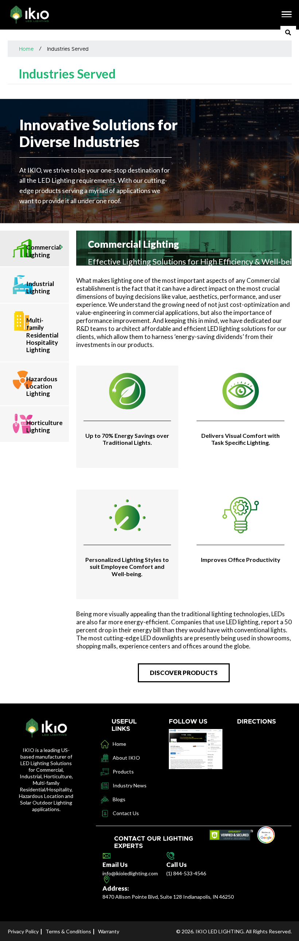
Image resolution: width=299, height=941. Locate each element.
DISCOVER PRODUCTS (184, 672)
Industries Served (68, 49)
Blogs (119, 799)
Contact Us (126, 813)
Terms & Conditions (68, 931)
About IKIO (126, 758)
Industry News (130, 785)
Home (26, 49)
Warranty (108, 931)
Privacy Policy (23, 931)
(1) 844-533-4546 (186, 873)
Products (123, 771)
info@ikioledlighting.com (130, 873)
